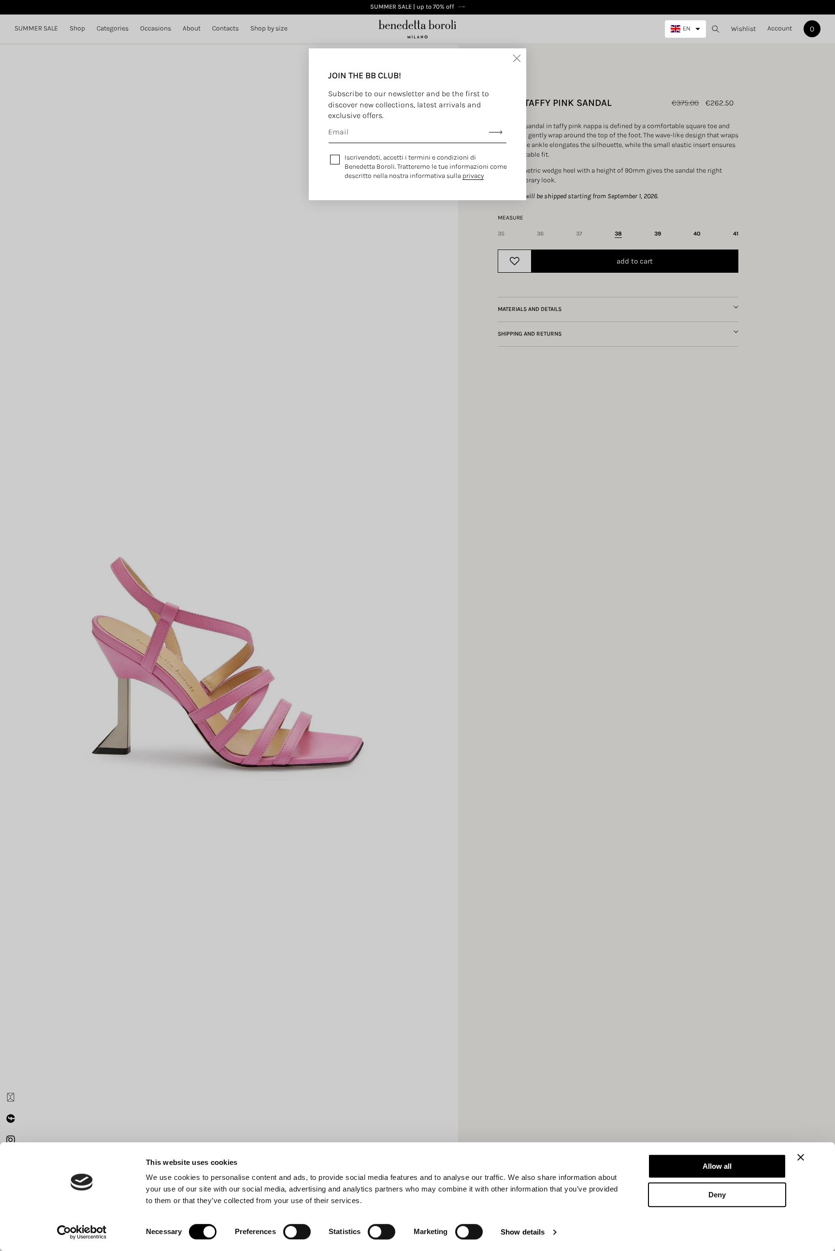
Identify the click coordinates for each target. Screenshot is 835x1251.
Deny (717, 1195)
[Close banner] (800, 1157)
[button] (77, 28)
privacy (473, 176)
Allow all (717, 1166)
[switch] (297, 1231)
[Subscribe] (495, 132)
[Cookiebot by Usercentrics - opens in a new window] (82, 1232)
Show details (523, 1232)
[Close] (516, 58)
